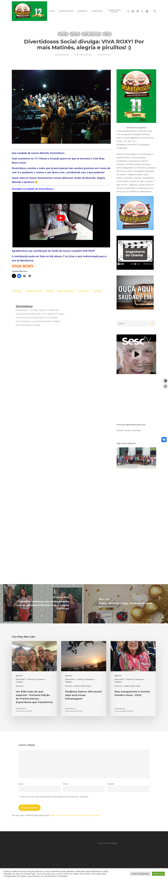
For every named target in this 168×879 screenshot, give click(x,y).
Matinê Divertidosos (66, 291)
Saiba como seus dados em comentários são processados (75, 815)
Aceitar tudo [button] (158, 873)
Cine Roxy (17, 291)
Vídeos (107, 34)
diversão (50, 291)
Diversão (63, 34)
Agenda (19, 675)
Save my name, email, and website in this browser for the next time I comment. (55, 796)
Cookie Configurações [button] (140, 873)
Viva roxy (97, 291)
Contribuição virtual (33, 291)
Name (21, 784)
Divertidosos (63, 54)
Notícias (75, 34)
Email (66, 784)
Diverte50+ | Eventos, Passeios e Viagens (30, 680)
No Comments (104, 54)
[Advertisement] (139, 85)
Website (111, 784)
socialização (84, 291)
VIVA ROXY (22, 266)
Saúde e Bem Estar (91, 34)
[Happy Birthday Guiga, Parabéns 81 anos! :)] (126, 603)
